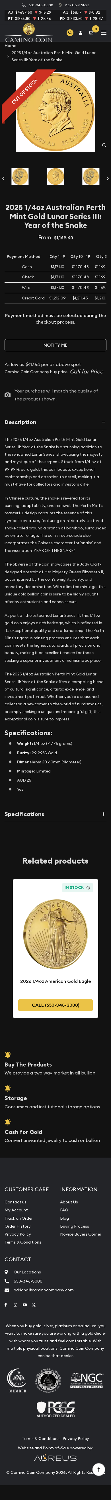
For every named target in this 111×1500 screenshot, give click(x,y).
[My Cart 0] (92, 32)
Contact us (15, 1202)
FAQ (64, 1210)
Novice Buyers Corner (80, 1234)
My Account (16, 1210)
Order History (18, 1226)
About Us (69, 1202)
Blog (64, 1218)
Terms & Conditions (23, 1242)
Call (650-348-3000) (55, 1005)
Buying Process (74, 1226)
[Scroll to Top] (98, 1469)
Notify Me (55, 345)
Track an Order (19, 1218)
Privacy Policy (18, 1234)
